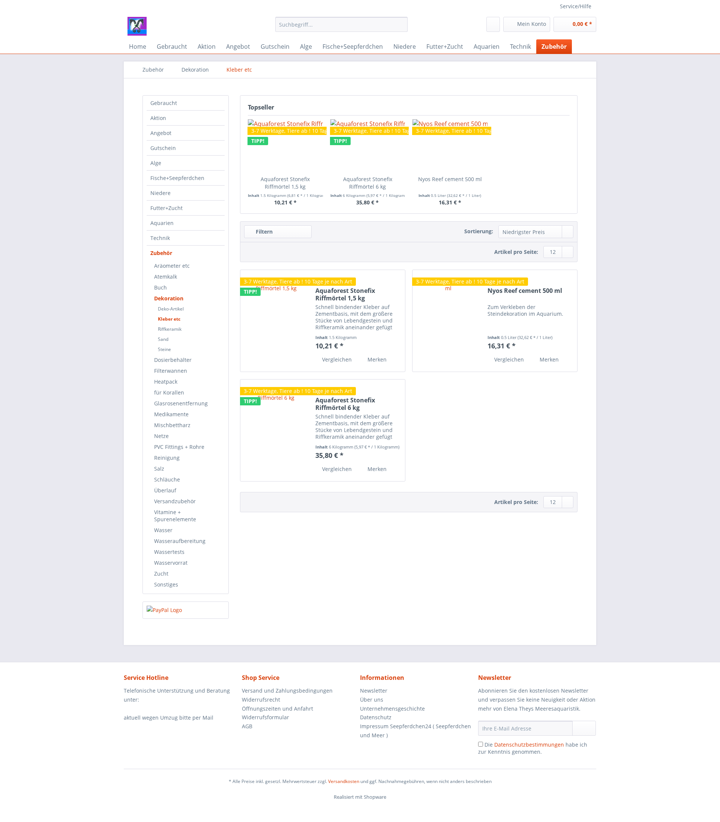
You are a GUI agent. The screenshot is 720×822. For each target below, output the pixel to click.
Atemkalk (165, 276)
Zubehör (161, 252)
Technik (160, 238)
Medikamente (171, 414)
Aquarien (162, 222)
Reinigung (167, 457)
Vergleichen (336, 359)
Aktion (158, 118)
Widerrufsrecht (261, 699)
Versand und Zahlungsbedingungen (287, 690)
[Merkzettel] (493, 24)
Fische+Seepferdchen (177, 178)
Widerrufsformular (265, 717)
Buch (160, 287)
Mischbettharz (172, 425)
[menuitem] (341, 28)
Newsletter (373, 690)
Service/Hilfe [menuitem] (575, 6)
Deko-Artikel (171, 309)
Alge (155, 162)
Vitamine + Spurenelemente (175, 515)
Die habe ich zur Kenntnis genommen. (532, 748)
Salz (159, 468)
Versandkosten (343, 781)
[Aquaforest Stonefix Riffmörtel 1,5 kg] (276, 321)
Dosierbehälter (173, 359)
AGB (247, 726)
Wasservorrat (171, 562)
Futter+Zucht (166, 208)
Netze (161, 436)
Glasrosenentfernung (181, 403)
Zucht (161, 573)
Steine (164, 349)
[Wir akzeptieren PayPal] (186, 610)
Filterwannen (170, 370)
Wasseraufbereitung (180, 540)
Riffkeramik (170, 329)
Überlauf (165, 490)
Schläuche (167, 479)
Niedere (160, 192)
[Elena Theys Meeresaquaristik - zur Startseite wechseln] (137, 26)
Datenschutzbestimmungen (529, 744)
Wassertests (169, 551)
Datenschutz (376, 717)
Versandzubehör (175, 501)
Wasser (163, 530)
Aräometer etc (172, 265)
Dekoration (168, 298)
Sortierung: (478, 231)
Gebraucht (163, 102)
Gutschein (163, 148)
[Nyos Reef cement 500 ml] (450, 145)
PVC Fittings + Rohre (179, 446)
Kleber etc (169, 319)
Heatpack (165, 381)
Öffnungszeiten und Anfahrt (277, 708)
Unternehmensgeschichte (392, 708)
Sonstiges (166, 584)
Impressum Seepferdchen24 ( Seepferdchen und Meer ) (415, 731)
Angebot (160, 132)
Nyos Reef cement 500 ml (450, 179)
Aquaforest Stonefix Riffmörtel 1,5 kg (285, 183)
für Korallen (169, 392)
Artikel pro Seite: (516, 251)
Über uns (371, 699)
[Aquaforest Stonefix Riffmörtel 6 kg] (276, 430)
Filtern (263, 231)
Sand (163, 339)
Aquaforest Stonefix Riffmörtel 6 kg (367, 183)
